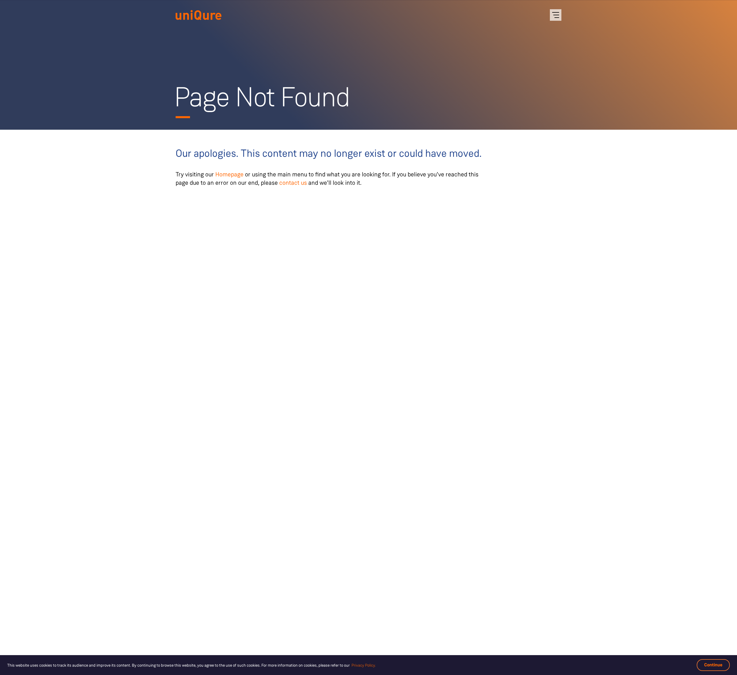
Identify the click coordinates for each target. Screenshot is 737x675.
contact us (293, 183)
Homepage (229, 174)
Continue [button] (713, 665)
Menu (555, 15)
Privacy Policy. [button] (364, 665)
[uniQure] (199, 15)
